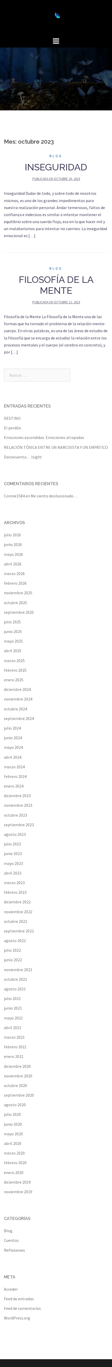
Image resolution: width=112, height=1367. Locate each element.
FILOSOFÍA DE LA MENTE (56, 285)
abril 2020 (12, 1143)
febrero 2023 (15, 892)
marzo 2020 (14, 1153)
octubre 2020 (15, 1085)
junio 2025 (13, 631)
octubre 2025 (15, 602)
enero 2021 (13, 1056)
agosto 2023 (15, 834)
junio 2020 (13, 1124)
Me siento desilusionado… (54, 495)
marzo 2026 (14, 573)
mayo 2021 (13, 1018)
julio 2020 (12, 1114)
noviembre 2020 (18, 1075)
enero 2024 (13, 786)
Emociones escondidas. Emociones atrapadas (44, 437)
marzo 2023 (14, 882)
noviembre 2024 (18, 699)
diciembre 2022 (17, 901)
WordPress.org (17, 1318)
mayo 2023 (13, 863)
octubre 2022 (15, 921)
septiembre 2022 (19, 930)
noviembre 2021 (18, 969)
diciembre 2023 (17, 795)
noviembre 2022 (18, 911)
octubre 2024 (15, 708)
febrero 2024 (15, 776)
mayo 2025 (13, 641)
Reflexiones (14, 1250)
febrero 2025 (15, 670)
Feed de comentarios (22, 1308)
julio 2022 (12, 950)
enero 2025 (13, 679)
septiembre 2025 (19, 612)
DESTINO (12, 418)
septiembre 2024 (19, 718)
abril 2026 (12, 563)
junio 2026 (13, 544)
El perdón (12, 427)
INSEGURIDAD (56, 167)
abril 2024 (12, 757)
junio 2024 (13, 737)
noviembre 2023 (18, 805)
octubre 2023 (15, 815)
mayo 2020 (13, 1133)
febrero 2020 (15, 1162)
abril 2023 (12, 873)
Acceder (11, 1289)
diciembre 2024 (17, 689)
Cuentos (11, 1240)
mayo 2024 (13, 747)
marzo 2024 (14, 766)
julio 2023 (12, 843)
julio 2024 (12, 728)
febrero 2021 (15, 1046)
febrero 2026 (15, 583)
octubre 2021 (15, 979)
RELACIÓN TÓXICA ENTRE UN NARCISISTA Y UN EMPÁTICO (56, 447)
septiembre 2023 (19, 824)
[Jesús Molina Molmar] (56, 17)
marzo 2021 (14, 1037)
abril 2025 (12, 650)
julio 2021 (12, 998)
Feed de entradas (19, 1298)
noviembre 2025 (18, 592)
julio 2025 (12, 621)
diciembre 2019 (17, 1182)
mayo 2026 (13, 554)
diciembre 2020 (17, 1066)
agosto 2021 (15, 988)
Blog (56, 156)
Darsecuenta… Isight (23, 456)
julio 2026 (12, 534)
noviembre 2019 (18, 1191)
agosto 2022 (15, 940)
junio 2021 (13, 1008)
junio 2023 (13, 853)
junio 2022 (13, 959)
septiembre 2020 (19, 1095)
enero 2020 (13, 1172)
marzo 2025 (14, 660)
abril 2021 (12, 1027)
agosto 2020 (15, 1104)
